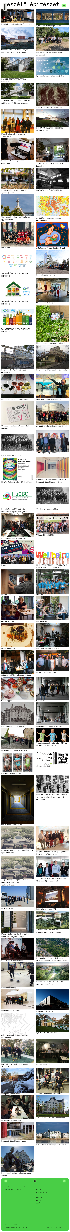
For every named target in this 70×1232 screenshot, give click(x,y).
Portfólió (39, 1187)
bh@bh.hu (62, 1227)
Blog (38, 1195)
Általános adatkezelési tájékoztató (17, 1187)
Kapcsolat (39, 1200)
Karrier (39, 1197)
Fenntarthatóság (42, 1192)
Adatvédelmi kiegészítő (13, 1189)
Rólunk (38, 1189)
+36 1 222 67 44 (52, 1227)
